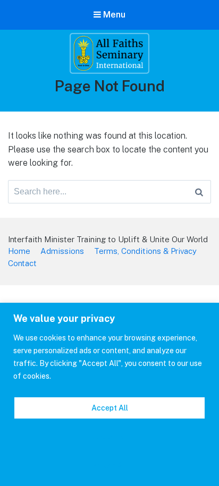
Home (19, 250)
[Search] (199, 191)
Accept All (109, 408)
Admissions (62, 250)
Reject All (109, 465)
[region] (109, 394)
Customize (109, 436)
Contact (22, 263)
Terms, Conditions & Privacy (145, 250)
